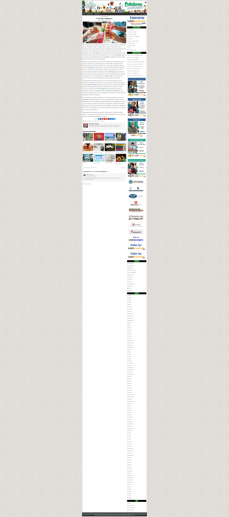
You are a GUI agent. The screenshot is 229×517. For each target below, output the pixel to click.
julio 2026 (129, 297)
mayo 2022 (129, 410)
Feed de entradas (130, 505)
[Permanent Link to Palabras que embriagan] (88, 147)
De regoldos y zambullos (132, 34)
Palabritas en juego (86, 141)
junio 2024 (129, 354)
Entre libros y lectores (98, 152)
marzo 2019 (129, 495)
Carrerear (85, 162)
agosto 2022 (129, 403)
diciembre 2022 (130, 394)
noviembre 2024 (130, 342)
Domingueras (129, 265)
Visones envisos (136, 70)
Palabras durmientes (120, 152)
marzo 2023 (129, 387)
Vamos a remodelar (108, 162)
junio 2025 (129, 327)
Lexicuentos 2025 (89, 14)
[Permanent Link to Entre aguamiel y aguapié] (121, 137)
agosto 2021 (129, 430)
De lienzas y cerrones (137, 75)
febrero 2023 (129, 390)
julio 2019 (129, 486)
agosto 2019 (129, 484)
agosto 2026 (129, 295)
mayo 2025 (129, 329)
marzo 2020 (129, 468)
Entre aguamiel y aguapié (120, 141)
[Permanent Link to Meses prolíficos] (99, 158)
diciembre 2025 (130, 313)
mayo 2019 (129, 491)
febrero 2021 (129, 444)
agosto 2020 (129, 457)
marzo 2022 (129, 414)
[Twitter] (141, 14)
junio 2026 (129, 300)
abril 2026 (129, 304)
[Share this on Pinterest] (104, 119)
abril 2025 (129, 331)
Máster (128, 281)
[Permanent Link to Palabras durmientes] (121, 147)
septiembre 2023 (130, 374)
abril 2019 (129, 493)
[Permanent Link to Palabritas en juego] (88, 137)
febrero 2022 (129, 417)
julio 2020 (129, 459)
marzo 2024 (129, 360)
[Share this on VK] (108, 119)
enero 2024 (129, 365)
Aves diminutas (108, 152)
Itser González (101, 20)
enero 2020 (129, 473)
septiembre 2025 (130, 320)
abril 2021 (129, 439)
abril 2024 (129, 358)
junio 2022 (129, 408)
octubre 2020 (129, 453)
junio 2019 (129, 489)
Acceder (128, 503)
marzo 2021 (129, 441)
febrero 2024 (129, 363)
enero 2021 (129, 446)
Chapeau (128, 47)
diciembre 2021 (130, 421)
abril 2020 (129, 466)
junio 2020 (129, 462)
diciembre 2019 (130, 475)
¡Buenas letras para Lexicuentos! (133, 36)
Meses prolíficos (97, 162)
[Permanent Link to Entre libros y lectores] (99, 147)
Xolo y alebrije (130, 38)
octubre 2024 (129, 345)
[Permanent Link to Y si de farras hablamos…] (104, 32)
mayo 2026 (129, 302)
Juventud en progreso (137, 66)
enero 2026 (129, 311)
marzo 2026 (129, 306)
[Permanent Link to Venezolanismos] (110, 137)
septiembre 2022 (130, 401)
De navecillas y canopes (137, 55)
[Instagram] (144, 14)
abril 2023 (129, 385)
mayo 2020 (129, 464)
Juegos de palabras (104, 16)
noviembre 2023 (130, 369)
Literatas (129, 279)
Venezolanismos (108, 141)
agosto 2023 (129, 376)
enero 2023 (129, 392)
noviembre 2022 (130, 396)
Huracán (95, 141)
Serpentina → (123, 167)
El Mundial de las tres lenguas (139, 61)
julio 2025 (129, 324)
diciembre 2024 (130, 340)
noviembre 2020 (130, 450)
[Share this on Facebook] (100, 119)
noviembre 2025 (130, 315)
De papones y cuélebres (138, 64)
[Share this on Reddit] (106, 119)
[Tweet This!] (98, 119)
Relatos (128, 288)
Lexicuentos (129, 274)
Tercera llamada (130, 29)
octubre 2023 (129, 372)
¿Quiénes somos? (97, 14)
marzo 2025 (129, 333)
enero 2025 (129, 338)
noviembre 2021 (130, 423)
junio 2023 (129, 381)
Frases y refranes (130, 270)
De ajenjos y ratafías (131, 43)
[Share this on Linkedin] (113, 119)
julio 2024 (129, 351)
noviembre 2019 (130, 477)
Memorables (129, 283)
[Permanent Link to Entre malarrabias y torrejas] (121, 158)
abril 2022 (129, 412)
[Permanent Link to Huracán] (99, 137)
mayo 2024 (129, 356)
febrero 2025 (129, 336)
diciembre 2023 (130, 367)
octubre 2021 (129, 426)
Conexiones (129, 263)
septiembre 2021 (130, 428)
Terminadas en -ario (137, 68)
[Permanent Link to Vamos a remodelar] (110, 158)
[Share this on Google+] (102, 119)
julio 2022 (129, 405)
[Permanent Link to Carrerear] (88, 158)
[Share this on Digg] (111, 119)
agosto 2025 (129, 322)
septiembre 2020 (130, 455)
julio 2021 (129, 432)
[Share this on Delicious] (115, 119)
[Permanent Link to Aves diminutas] (110, 147)
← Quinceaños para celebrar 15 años (90, 167)
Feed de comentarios (131, 507)
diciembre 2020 (130, 448)
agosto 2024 (129, 349)
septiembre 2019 (130, 482)
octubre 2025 (129, 318)
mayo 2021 (129, 437)
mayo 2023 (129, 383)
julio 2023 (129, 378)
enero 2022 (129, 419)
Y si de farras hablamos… (104, 18)
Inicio (84, 14)
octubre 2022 (129, 399)
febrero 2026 (129, 309)
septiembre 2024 (130, 347)
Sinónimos (129, 290)
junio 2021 (129, 435)
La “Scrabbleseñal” (135, 73)
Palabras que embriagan (87, 152)
